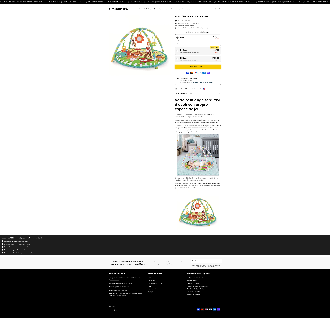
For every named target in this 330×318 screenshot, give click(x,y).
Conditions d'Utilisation (193, 292)
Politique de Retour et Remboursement (198, 286)
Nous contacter (152, 289)
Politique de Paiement (193, 295)
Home (150, 278)
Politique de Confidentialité (195, 278)
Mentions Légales (192, 281)
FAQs (149, 286)
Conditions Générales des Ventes (196, 289)
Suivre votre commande (155, 283)
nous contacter (114, 280)
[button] (148, 9)
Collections (151, 281)
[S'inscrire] (220, 261)
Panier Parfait (116, 316)
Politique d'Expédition (193, 283)
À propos (150, 292)
